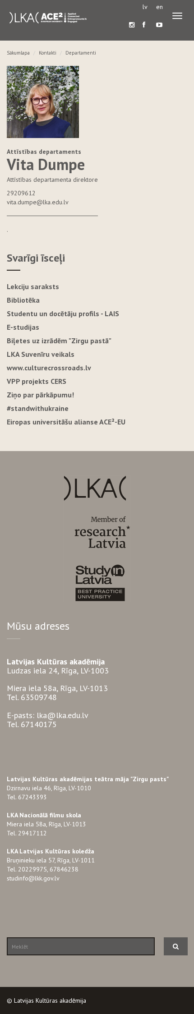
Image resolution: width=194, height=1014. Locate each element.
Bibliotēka (23, 299)
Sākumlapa (18, 53)
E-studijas (23, 327)
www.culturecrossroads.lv (49, 367)
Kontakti (47, 53)
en (159, 7)
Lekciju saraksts (33, 286)
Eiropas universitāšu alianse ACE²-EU (66, 421)
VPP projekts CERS (36, 381)
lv (145, 7)
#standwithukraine (38, 408)
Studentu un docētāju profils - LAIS (63, 313)
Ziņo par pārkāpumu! (40, 394)
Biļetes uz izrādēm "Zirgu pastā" (59, 340)
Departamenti (80, 53)
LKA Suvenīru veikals (40, 354)
